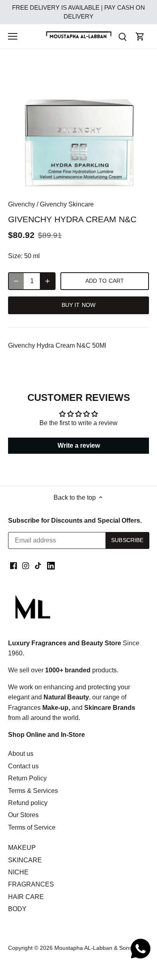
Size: (15, 255)
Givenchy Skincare (67, 204)
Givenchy (21, 204)
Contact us (23, 766)
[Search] (122, 36)
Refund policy (28, 802)
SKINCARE (25, 860)
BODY (17, 908)
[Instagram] (25, 565)
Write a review (79, 445)
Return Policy (27, 778)
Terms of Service (32, 827)
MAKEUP (22, 847)
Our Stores (23, 814)
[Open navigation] (12, 36)
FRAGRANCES (31, 884)
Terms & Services (33, 790)
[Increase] (47, 281)
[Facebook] (13, 565)
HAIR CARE (26, 896)
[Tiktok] (38, 565)
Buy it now (78, 305)
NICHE (18, 872)
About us (20, 753)
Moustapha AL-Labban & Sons (93, 948)
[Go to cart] (140, 36)
